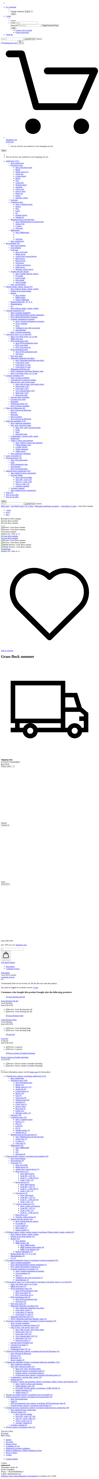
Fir (16, 213)
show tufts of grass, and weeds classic (29, 384)
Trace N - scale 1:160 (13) (25, 1418)
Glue (12, 462)
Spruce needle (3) (22, 1230)
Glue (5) (14, 1401)
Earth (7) (41, 1371)
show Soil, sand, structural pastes (28, 428)
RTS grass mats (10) (18, 1304)
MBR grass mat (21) (18, 1286)
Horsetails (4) (16, 1347)
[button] (2, 1070)
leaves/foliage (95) (13, 243)
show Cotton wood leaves (30, 1206)
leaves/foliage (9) (17, 1161)
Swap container (21, 324)
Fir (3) (17, 1128)
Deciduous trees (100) (19, 1080)
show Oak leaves (26, 1195)
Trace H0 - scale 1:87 (23, 480)
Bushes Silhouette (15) (24, 1252)
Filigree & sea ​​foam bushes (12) (23, 1236)
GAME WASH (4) (52, 1388)
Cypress (18, 226)
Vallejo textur (20, 451)
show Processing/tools (19, 460)
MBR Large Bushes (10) (29, 1249)
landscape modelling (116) (16, 421)
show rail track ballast (23, 477)
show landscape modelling (21, 423)
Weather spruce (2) (22, 1130)
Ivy (12, 306)
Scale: (3, 882)
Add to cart (6, 960)
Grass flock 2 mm (22, 363)
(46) (17, 1150)
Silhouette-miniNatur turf (20, 369)
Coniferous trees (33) (19, 1117)
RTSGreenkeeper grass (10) (21, 1288)
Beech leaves (20, 261)
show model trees (17, 163)
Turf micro (19, 354)
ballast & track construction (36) (18, 471)
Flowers (14, 412)
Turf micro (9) (20, 1301)
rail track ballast (17, 475)
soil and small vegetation (20, 397)
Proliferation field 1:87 (19, 404)
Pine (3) (18, 1124)
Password (14, 25)
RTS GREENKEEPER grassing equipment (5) (29, 1265)
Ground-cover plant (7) (19, 1345)
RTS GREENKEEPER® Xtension (24, 317)
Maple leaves (20, 254)
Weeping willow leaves (24, 269)
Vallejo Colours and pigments (22, 441)
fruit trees (14, 200)
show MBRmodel (22, 233)
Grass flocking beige (9, 1020)
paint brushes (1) (45, 1405)
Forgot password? (22, 32)
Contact (9, 1455)
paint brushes (16, 467)
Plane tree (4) (20, 1109)
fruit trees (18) (16, 1115)
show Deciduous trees (23, 168)
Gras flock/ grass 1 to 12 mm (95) (18, 334)
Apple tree (19, 174)
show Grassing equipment (20, 313)
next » (8, 512)
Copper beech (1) (22, 1091)
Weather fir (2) (21, 1132)
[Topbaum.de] (9, 43)
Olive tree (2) (20, 1143)
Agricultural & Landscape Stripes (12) (25, 1325)
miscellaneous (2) (22, 1280)
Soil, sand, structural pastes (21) (23, 1366)
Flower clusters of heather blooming (14, 1057)
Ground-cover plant (18, 399)
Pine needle (19, 280)
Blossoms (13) (16, 1358)
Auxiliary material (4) (23, 1423)
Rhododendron (16, 304)
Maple (17, 170)
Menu (4, 150)
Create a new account (23, 30)
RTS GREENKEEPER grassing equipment (27, 315)
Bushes (13, 293)
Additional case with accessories (27, 328)
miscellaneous (20, 330)
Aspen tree (19, 183)
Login (8, 16)
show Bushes (20, 295)
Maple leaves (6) (21, 1167)
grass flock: (5, 764)
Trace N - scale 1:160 (23, 482)
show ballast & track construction (23, 473)
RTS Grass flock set (23, 347)
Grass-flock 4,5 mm (23, 365)
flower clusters (16, 417)
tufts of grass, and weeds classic (23, 382)
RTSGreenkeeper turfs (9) (20, 1297)
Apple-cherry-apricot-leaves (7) (27, 1169)
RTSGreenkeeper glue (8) (55, 1403)
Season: (4, 823)
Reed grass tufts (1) (22, 1340)
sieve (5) (18, 1275)
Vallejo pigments (21, 449)
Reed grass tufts (21, 395)
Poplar (17, 196)
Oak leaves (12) (21, 1193)
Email (13, 23)
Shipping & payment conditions (18, 1448)
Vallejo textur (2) (21, 1392)
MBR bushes (20, 298)
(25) (17, 1152)
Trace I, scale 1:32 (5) (23, 1421)
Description (10, 967)
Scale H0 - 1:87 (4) (27, 1176)
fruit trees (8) (20, 1154)
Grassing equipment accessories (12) (24, 1269)
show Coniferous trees (23, 204)
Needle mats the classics (20, 272)
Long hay (4, 1039)
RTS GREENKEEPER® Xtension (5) (25, 1267)
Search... (39, 39)
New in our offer (12, 495)
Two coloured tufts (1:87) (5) (26, 1336)
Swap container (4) (22, 1273)
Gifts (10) (9, 493)
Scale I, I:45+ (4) (26, 1180)
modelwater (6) (16, 1379)
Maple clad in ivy (22, 172)
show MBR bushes (27, 1245)
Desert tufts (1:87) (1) (23, 1332)
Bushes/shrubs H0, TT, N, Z (21, 302)
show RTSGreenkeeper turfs (26, 352)
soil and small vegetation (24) (22, 1343)
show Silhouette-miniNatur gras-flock (29, 360)
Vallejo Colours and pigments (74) (64, 1382)
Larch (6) (19, 1126)
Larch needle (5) (21, 1226)
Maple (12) (19, 1085)
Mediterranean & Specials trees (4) (24, 1135)
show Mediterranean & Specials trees (29, 222)
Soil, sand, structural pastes (21, 425)
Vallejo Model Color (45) (25, 1386)
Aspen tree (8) (20, 1098)
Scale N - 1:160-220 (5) (29, 1189)
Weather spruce (21, 215)
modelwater (15, 438)
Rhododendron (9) (18, 1256)
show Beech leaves (27, 1184)
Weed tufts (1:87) (22, 393)
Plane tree (19, 194)
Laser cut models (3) (13, 456)
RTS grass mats (16, 356)
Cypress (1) (19, 1141)
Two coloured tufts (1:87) (25, 391)
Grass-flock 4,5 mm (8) (24, 1312)
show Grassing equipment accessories (29, 321)
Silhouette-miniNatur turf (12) (22, 1317)
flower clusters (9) (17, 1360)
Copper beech (20, 176)
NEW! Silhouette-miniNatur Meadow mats (27, 371)
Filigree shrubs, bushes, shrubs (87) (19, 287)
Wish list (9, 35)
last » (8, 515)
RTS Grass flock (21, 345)
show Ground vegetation (20, 378)
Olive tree (19, 228)
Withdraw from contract (10, 1476)
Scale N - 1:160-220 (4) (29, 1178)
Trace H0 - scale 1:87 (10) (25, 1416)
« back (8, 510)
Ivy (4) (13, 1258)
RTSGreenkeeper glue (19, 464)
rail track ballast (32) (18, 1412)
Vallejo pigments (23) (23, 1390)
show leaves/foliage (18, 246)
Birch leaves (20, 259)
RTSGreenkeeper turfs (19, 350)
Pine (17, 209)
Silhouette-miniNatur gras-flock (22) (24, 1306)
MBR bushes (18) (22, 1243)
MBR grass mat (17, 339)
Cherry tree (19, 189)
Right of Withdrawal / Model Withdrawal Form (24, 1451)
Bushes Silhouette (22, 300)
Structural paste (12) (53, 1375)
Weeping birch (21, 185)
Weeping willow (21, 198)
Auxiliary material (22, 486)
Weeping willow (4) (23, 1113)
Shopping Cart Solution (28, 1476)
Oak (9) (18, 1096)
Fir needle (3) (20, 1223)
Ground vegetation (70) (15, 376)
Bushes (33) (15, 1239)
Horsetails (14, 402)
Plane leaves (20, 267)
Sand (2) (40, 1373)
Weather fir (19, 217)
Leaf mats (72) (16, 1163)
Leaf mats (14, 250)
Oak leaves (19, 263)
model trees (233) (12, 161)
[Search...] (30, 39)
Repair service (11, 1444)
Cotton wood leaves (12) (24, 1204)
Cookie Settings (12, 1459)
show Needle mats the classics (26, 274)
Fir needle (19, 276)
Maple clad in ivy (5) (23, 1087)
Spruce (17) (19, 1122)
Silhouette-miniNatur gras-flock (23, 358)
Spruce (18, 207)
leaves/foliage (16, 248)
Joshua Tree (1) (21, 1139)
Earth (17, 430)
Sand (17, 432)
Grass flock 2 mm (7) (23, 1310)
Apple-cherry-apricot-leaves (26, 256)
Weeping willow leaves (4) (25, 1217)
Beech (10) (19, 1093)
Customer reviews (13, 969)
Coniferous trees (17, 202)
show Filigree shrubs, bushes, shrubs (25, 289)
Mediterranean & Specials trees (22, 220)
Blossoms (14, 415)
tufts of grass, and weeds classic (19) (24, 1327)
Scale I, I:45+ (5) (26, 1191)
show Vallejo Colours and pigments (28, 443)
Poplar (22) (19, 1111)
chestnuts (18, 187)
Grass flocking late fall (9, 1001)
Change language (17, 11)
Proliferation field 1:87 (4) (20, 1349)
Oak (17, 181)
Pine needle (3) (21, 1228)
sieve (17, 326)
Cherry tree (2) (21, 1104)
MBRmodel (15, 230)
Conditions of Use (13, 1446)
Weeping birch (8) (22, 1100)
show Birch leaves (27, 1174)
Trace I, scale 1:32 (22, 484)
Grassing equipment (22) (15, 311)
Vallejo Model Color (23, 445)
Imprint (8, 1440)
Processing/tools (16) (14, 458)
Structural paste (21, 434)
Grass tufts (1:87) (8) (23, 1334)
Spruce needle (20, 282)
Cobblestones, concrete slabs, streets (24, 436)
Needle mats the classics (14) (22, 1219)
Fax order (9, 1442)
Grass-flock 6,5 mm (23, 367)
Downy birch (20, 191)
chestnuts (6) (20, 1102)
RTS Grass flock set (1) (24, 1295)
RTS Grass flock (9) (23, 1293)
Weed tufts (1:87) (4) (23, 1338)
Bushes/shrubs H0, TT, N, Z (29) (23, 1254)
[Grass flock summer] (9, 536)
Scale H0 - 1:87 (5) (27, 1187)
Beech (17, 178)
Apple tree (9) (20, 1089)
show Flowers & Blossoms (21, 410)
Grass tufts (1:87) (22, 389)
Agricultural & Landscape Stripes (23, 380)
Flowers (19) (15, 1356)
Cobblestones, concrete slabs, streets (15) (26, 1377)
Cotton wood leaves (23, 265)
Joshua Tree (20, 224)
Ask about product (8, 962)
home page (34, 1072)
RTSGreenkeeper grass (19, 341)
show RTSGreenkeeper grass (26, 343)
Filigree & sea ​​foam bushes (21, 291)
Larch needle (20, 278)
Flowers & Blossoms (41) (15, 408)
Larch (17, 211)
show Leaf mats (21, 252)
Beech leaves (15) (22, 1182)
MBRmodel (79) (17, 1145)
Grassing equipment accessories (23, 319)
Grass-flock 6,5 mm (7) (24, 1314)
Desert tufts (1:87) (22, 386)
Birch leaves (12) (21, 1171)
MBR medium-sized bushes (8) (32, 1247)
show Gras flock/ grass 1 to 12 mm (24, 337)
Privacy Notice (11, 1453)
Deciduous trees (17, 165)
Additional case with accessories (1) (29, 1278)
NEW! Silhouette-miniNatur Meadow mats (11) (29, 1319)
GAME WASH (21, 447)
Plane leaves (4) (21, 1215)
